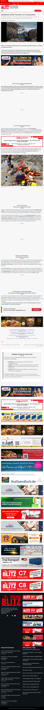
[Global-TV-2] (22, 555)
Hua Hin (29, 2)
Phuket (33, 2)
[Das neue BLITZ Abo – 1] (22, 519)
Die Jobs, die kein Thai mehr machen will (30, 689)
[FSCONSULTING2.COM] (22, 447)
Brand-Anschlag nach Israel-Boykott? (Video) (31, 649)
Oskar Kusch (3, 656)
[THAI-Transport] (22, 567)
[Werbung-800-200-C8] (22, 591)
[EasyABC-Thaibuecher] (22, 421)
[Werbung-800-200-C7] (22, 579)
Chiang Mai (25, 2)
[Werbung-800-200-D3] (33, 612)
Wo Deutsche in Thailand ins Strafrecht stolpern (31, 681)
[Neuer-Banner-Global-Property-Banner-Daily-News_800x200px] (22, 409)
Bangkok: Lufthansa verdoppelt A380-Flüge (31, 684)
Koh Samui (14, 4)
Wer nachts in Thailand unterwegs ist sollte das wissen (33, 667)
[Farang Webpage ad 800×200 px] (22, 459)
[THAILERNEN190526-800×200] (22, 65)
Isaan (21, 2)
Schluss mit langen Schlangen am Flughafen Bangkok (32, 656)
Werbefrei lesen (37, 10)
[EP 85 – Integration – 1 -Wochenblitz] (33, 619)
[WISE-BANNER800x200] (22, 507)
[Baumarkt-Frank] (22, 543)
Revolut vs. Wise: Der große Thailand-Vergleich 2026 (33, 673)
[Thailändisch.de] (33, 606)
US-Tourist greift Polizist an (10, 662)
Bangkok (13, 2)
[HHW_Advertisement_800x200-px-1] (33, 626)
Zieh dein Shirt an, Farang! (27, 670)
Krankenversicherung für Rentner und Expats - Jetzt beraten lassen (22, 329)
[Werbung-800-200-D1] (33, 599)
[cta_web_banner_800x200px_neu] (22, 471)
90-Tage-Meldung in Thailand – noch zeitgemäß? (32, 678)
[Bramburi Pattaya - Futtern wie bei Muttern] (22, 326)
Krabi (18, 4)
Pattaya (18, 2)
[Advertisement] (22, 75)
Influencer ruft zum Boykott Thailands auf (30, 675)
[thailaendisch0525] (22, 483)
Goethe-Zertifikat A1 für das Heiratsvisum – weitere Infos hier (22, 333)
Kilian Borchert (12, 20)
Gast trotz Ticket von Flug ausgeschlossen (31, 686)
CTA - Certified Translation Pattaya (22, 336)
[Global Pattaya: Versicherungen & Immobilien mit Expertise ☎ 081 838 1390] (22, 146)
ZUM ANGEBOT (36, 309)
